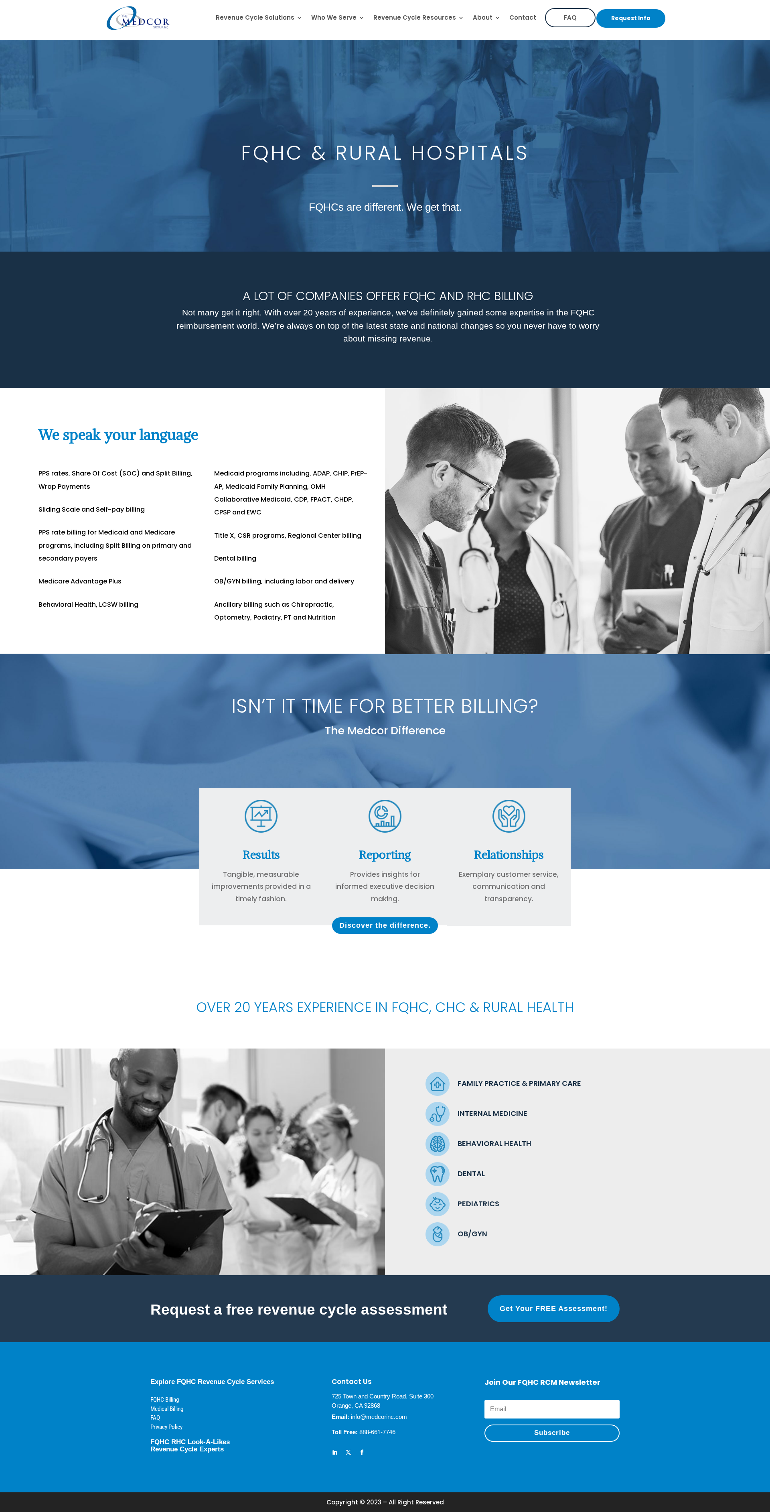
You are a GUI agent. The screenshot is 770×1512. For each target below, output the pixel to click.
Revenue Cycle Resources (414, 17)
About (482, 17)
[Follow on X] (348, 1452)
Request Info (630, 18)
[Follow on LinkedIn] (335, 1452)
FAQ (570, 17)
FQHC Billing (164, 1399)
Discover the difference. (385, 925)
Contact (522, 17)
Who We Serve (334, 17)
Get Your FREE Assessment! (554, 1309)
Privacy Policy (166, 1427)
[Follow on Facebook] (362, 1452)
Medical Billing (166, 1408)
